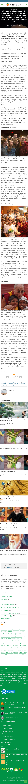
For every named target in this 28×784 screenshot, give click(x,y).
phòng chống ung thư (5, 643)
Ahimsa (19, 25)
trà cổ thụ (17, 647)
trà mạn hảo (10, 650)
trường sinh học (9, 652)
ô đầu (2, 657)
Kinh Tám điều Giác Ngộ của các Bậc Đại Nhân (15, 708)
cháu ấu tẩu (3, 626)
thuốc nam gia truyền (14, 645)
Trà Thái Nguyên (17, 650)
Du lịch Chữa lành (5, 629)
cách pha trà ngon (17, 626)
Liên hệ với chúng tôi (6, 742)
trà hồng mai (3, 650)
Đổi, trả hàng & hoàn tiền (7, 731)
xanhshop (11, 654)
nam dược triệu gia (21, 636)
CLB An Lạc (4, 599)
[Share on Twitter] (12, 377)
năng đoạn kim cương (5, 640)
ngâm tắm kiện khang (5, 638)
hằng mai (13, 633)
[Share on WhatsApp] (7, 377)
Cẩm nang (14, 777)
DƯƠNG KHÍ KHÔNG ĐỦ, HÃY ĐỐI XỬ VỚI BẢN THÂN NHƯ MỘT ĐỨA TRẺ (13, 497)
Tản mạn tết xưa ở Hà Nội (11, 717)
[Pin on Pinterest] (18, 377)
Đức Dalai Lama (12, 383)
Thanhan (13, 643)
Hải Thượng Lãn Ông (5, 633)
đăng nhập (10, 567)
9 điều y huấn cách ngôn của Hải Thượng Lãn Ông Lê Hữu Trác (13, 551)
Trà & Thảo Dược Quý (6, 616)
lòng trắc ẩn (19, 383)
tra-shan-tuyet (10, 647)
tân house (16, 652)
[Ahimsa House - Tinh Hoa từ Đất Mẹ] (14, 4)
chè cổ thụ (9, 626)
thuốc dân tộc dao (5, 645)
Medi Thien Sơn (4, 636)
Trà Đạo (2, 652)
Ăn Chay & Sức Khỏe (6, 596)
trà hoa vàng (22, 647)
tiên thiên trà (3, 647)
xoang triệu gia (17, 654)
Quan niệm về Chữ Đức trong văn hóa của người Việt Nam (16, 713)
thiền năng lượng (19, 643)
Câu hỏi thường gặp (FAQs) (8, 739)
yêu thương (24, 654)
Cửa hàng (20, 777)
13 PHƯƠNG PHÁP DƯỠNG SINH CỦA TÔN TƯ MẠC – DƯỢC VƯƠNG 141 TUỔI (13, 420)
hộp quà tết (19, 633)
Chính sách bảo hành (6, 728)
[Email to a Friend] (15, 377)
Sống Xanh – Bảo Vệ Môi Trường (9, 613)
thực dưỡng (22, 645)
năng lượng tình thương (16, 638)
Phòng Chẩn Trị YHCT (16, 640)
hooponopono (16, 631)
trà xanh (24, 650)
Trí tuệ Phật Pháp (5, 618)
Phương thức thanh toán (7, 736)
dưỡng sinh (19, 629)
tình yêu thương (10, 385)
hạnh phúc (22, 631)
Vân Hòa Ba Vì (4, 654)
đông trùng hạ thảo (15, 657)
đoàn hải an (7, 657)
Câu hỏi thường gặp (12, 778)
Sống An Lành (14, 9)
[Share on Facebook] (10, 377)
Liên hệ (20, 778)
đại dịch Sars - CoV (5, 383)
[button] (2, 4)
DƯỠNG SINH (4, 602)
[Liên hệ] (25, 781)
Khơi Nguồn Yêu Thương (7, 604)
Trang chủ (8, 777)
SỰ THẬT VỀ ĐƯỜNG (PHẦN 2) (7, 445)
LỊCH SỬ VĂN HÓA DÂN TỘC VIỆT (10, 607)
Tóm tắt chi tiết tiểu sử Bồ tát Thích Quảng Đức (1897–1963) (15, 703)
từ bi (5, 385)
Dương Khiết (12, 629)
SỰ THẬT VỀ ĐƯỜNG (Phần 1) (7, 471)
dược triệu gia (4, 631)
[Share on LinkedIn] (20, 377)
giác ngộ (10, 631)
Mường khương (12, 636)
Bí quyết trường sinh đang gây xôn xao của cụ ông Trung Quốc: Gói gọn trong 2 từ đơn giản (13, 524)
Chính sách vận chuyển (7, 734)
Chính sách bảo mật (6, 725)
